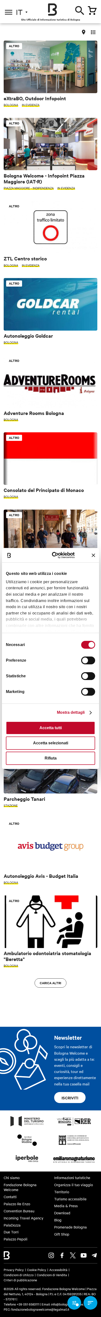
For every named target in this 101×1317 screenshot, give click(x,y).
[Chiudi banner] (93, 555)
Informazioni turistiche (72, 1177)
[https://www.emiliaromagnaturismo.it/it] (74, 1163)
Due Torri (11, 1231)
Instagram (51, 1255)
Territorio (61, 1191)
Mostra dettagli (71, 712)
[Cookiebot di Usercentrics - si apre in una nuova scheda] (56, 555)
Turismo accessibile (70, 1198)
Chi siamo (12, 1177)
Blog (58, 1219)
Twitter (73, 1255)
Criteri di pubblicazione (20, 1280)
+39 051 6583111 (28, 1304)
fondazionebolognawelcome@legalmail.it (40, 1309)
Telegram (94, 1255)
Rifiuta (51, 758)
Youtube (84, 1255)
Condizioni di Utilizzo (19, 1274)
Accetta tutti (50, 728)
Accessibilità (58, 1269)
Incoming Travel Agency (23, 1218)
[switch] (88, 660)
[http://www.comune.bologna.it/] (27, 1163)
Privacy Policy (14, 1269)
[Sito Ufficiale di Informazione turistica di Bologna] (52, 9)
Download (62, 1212)
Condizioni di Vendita (52, 1274)
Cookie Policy (36, 1269)
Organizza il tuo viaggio (73, 1184)
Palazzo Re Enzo (17, 1203)
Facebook (62, 1255)
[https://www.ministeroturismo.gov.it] (27, 1126)
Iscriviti (70, 1097)
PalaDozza (12, 1225)
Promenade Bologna (70, 1227)
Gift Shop (61, 1234)
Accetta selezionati (50, 743)
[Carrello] (92, 10)
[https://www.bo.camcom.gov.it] (74, 1144)
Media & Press (66, 1205)
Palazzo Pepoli (15, 1239)
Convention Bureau (19, 1210)
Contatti (10, 1196)
